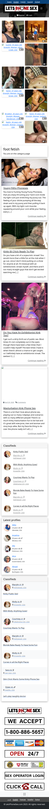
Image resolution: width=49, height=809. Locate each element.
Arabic (9, 2)
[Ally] (7, 549)
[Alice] (7, 559)
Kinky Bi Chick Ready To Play (18, 251)
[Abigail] (7, 570)
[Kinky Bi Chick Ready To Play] (24, 235)
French (23, 2)
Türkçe (37, 799)
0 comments (26, 182)
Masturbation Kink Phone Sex (19, 408)
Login (30, 15)
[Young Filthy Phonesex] (24, 172)
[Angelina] (7, 538)
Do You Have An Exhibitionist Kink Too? (21, 334)
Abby (14, 525)
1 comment (21, 327)
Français (23, 799)
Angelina (15, 535)
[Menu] (41, 8)
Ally (13, 546)
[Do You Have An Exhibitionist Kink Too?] (24, 306)
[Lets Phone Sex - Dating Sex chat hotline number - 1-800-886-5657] (21, 8)
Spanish (30, 2)
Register (21, 15)
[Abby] (7, 528)
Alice (14, 556)
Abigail (15, 566)
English (16, 2)
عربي (9, 799)
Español (30, 799)
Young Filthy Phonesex (15, 188)
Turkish (37, 2)
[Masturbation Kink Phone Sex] (24, 386)
